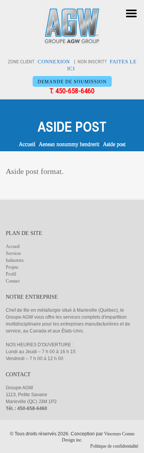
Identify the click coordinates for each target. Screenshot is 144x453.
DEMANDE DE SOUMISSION (72, 81)
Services (13, 253)
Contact (13, 281)
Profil (11, 274)
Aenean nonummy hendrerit (69, 144)
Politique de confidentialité (114, 446)
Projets (12, 267)
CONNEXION (54, 61)
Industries (15, 260)
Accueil (27, 144)
